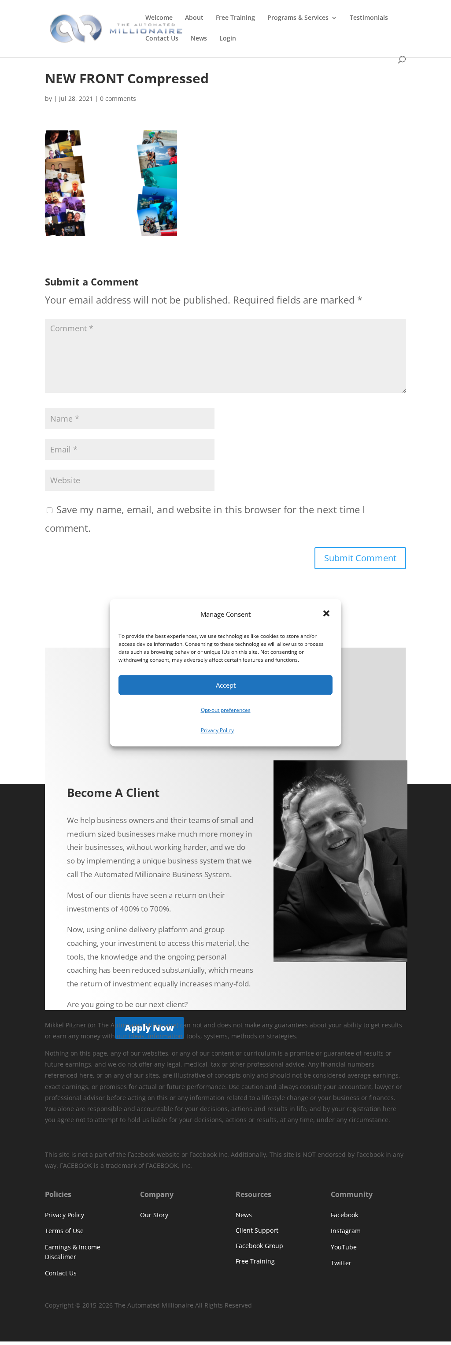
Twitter (341, 1263)
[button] (327, 614)
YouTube (344, 1247)
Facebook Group (259, 1245)
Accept (226, 685)
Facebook (344, 1215)
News (199, 38)
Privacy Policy (217, 730)
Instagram (346, 1230)
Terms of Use (64, 1230)
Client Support (257, 1230)
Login (227, 38)
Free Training (235, 18)
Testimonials (369, 18)
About (194, 18)
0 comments (118, 98)
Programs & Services (298, 18)
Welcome (159, 18)
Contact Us (161, 38)
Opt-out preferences (226, 710)
